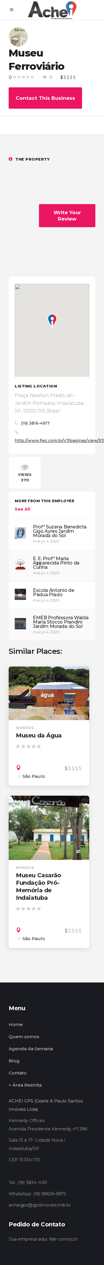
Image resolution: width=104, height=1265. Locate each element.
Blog (14, 1060)
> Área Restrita (25, 1085)
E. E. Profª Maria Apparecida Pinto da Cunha (56, 563)
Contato (18, 1073)
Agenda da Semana (31, 1048)
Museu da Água (39, 735)
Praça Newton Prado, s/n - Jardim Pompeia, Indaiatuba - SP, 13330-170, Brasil (51, 403)
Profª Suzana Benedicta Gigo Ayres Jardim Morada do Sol (60, 531)
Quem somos (24, 1036)
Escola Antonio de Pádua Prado (53, 592)
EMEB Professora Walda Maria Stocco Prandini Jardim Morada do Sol (60, 622)
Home (16, 1024)
